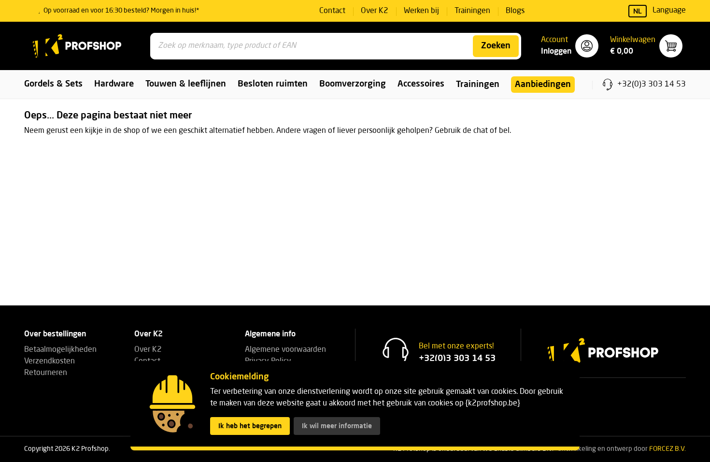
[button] (569, 46)
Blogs (515, 11)
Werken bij (421, 11)
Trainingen (472, 11)
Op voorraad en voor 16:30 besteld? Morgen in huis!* (121, 10)
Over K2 (374, 11)
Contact (332, 11)
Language (659, 11)
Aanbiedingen (543, 84)
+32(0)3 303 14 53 (651, 84)
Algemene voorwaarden (285, 350)
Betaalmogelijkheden (60, 350)
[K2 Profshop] (77, 46)
